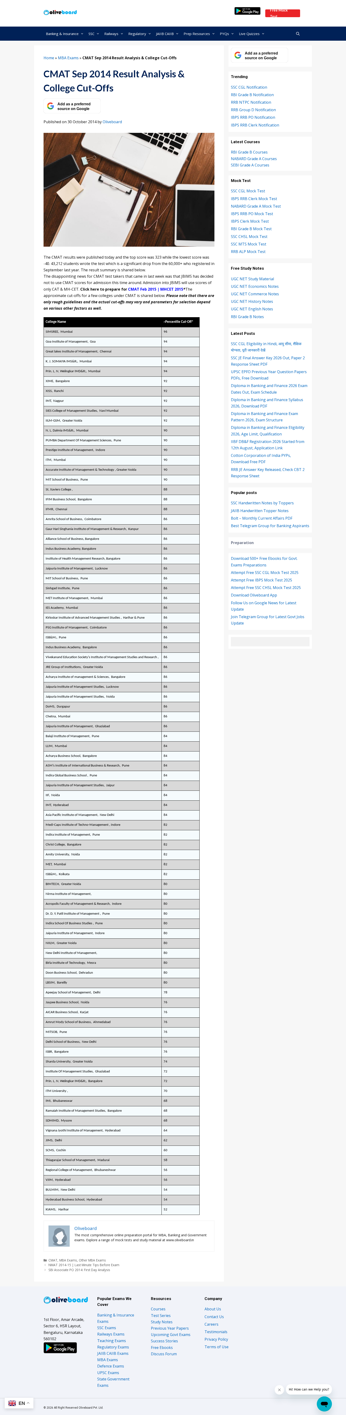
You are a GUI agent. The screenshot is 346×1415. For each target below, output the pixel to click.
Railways (111, 33)
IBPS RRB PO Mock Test (252, 213)
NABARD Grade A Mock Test (256, 206)
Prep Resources (197, 33)
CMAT (52, 1260)
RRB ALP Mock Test (248, 251)
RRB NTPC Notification (251, 102)
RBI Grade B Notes (247, 316)
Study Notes (162, 1321)
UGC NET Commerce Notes (255, 293)
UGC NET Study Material (252, 278)
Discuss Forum (164, 1353)
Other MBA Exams (92, 1260)
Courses (158, 1309)
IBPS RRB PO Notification (253, 117)
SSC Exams (106, 1327)
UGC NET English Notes (252, 309)
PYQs (224, 33)
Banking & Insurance (62, 33)
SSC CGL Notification (249, 87)
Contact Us (214, 1316)
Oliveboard (112, 121)
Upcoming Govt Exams (170, 1334)
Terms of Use (217, 1346)
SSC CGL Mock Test (248, 191)
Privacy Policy (216, 1339)
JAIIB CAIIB (165, 33)
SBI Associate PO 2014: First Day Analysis (79, 1270)
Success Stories (164, 1341)
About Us (213, 1309)
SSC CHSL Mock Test (249, 236)
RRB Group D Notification (253, 109)
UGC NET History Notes (252, 301)
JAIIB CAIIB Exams (113, 1353)
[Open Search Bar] (297, 34)
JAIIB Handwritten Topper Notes (260, 510)
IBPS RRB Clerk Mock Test (254, 198)
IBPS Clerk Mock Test (250, 221)
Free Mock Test (279, 13)
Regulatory (137, 33)
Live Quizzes (249, 33)
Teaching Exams (111, 1340)
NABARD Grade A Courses (254, 158)
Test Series (161, 1315)
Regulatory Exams (113, 1347)
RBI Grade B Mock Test (251, 228)
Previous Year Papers (170, 1328)
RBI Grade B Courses (249, 152)
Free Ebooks (162, 1347)
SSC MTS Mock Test (248, 244)
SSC (91, 33)
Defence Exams (110, 1366)
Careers (211, 1324)
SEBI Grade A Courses (250, 165)
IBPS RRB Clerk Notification (255, 125)
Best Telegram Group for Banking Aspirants (270, 525)
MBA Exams (68, 57)
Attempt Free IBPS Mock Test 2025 (261, 580)
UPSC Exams (108, 1372)
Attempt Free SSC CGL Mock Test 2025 (264, 572)
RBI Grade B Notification (252, 94)
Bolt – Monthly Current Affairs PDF (261, 518)
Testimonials (216, 1331)
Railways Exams (111, 1334)
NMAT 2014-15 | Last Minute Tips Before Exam (83, 1265)
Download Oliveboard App (254, 595)
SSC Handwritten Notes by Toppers (262, 503)
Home (49, 57)
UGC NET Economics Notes (255, 286)
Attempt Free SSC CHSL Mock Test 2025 (266, 587)
